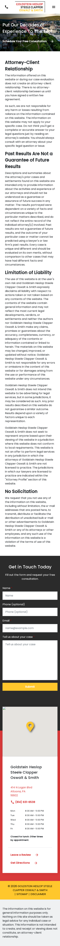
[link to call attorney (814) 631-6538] (6, 7)
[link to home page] (30, 7)
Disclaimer (38, 894)
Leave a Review (21, 855)
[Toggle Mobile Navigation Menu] (53, 7)
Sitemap (22, 894)
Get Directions (20, 863)
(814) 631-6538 (24, 802)
